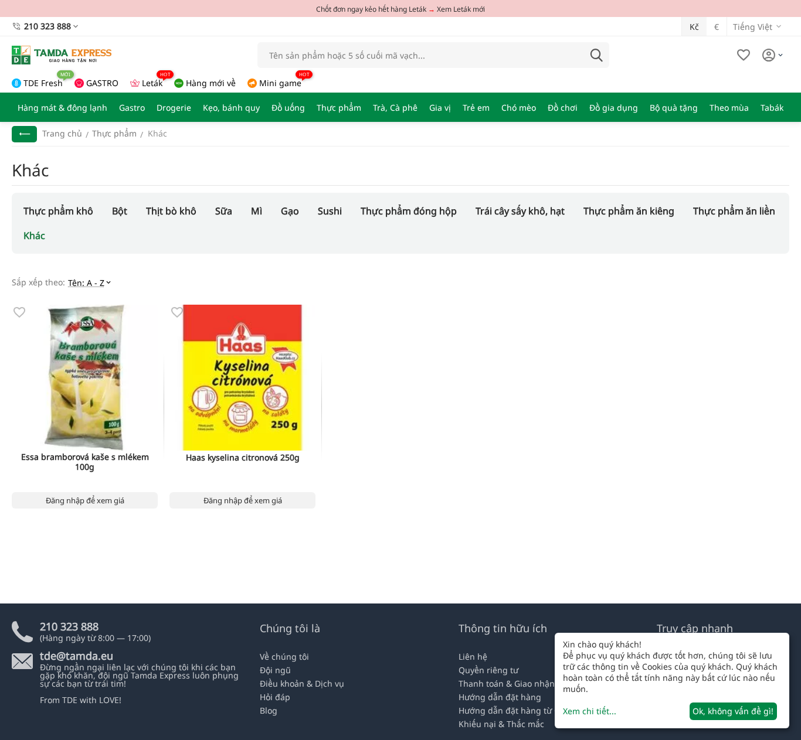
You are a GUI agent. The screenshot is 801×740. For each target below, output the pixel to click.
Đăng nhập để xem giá (85, 500)
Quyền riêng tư (488, 670)
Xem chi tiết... (589, 711)
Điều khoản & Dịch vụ (302, 683)
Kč (694, 26)
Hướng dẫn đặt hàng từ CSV (514, 710)
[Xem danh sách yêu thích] (743, 55)
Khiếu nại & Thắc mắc (501, 723)
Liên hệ (473, 656)
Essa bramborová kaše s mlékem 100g (85, 462)
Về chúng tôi (284, 656)
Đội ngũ (275, 670)
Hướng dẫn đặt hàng (500, 697)
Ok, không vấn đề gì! (733, 711)
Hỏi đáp (275, 697)
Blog (268, 710)
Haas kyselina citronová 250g (243, 458)
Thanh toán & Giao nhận (507, 683)
